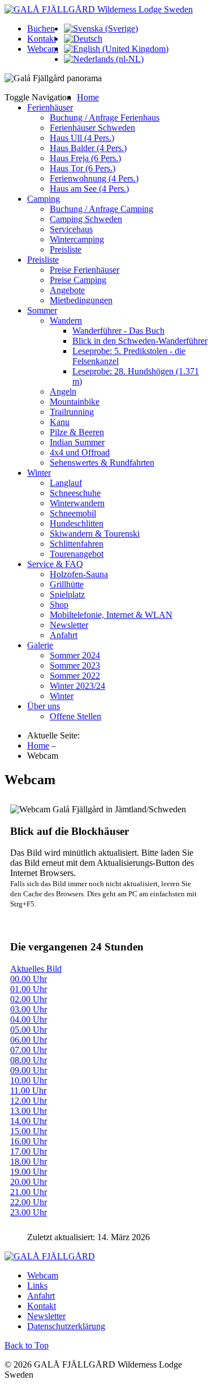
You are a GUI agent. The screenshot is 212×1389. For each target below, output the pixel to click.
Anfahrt (63, 635)
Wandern (66, 320)
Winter (39, 472)
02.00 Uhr (28, 999)
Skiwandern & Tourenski (95, 533)
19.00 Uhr (28, 1171)
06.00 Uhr (28, 1040)
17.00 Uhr (28, 1151)
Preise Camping (78, 280)
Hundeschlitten (76, 523)
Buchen (41, 28)
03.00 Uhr (28, 1009)
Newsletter (69, 625)
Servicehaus (71, 229)
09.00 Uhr (28, 1070)
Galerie (40, 645)
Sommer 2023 (75, 665)
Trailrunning (72, 412)
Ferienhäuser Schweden (92, 127)
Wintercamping (77, 239)
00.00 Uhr (28, 979)
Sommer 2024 (75, 655)
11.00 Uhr (28, 1090)
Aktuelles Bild (36, 969)
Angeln (63, 391)
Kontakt (41, 38)
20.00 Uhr (28, 1182)
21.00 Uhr (28, 1192)
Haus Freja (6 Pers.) (85, 158)
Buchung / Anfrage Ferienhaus (104, 117)
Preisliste (65, 249)
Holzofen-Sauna (79, 574)
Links (37, 1285)
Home (88, 97)
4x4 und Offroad (80, 452)
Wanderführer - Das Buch (118, 330)
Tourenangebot (76, 554)
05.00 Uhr (28, 1029)
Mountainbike (74, 401)
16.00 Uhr (28, 1141)
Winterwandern (77, 503)
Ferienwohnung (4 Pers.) (94, 178)
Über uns (43, 706)
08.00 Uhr (28, 1060)
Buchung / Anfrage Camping (101, 209)
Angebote (67, 290)
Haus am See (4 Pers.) (89, 188)
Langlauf (66, 483)
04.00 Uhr (28, 1019)
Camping (43, 199)
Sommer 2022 (75, 675)
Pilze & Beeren (77, 432)
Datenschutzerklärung (66, 1326)
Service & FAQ (55, 564)
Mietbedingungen (81, 300)
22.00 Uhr (28, 1202)
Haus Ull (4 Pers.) (82, 138)
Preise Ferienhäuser (84, 270)
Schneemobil (73, 513)
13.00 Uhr (28, 1111)
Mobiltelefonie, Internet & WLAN (111, 615)
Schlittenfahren (76, 543)
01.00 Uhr (28, 989)
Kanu (60, 422)
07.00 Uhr (28, 1050)
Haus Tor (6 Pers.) (82, 168)
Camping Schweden (86, 219)
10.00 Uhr (28, 1080)
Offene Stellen (75, 716)
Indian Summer (77, 442)
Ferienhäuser (50, 107)
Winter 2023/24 (77, 686)
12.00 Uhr (28, 1100)
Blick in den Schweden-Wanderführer (139, 341)
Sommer (42, 310)
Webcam (42, 49)
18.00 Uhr (28, 1161)
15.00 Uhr (28, 1131)
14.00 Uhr (28, 1121)
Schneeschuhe (75, 493)
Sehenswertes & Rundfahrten (102, 462)
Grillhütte (67, 584)
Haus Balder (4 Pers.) (88, 148)
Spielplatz (67, 594)
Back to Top (27, 1345)
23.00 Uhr (28, 1212)
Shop (59, 604)
